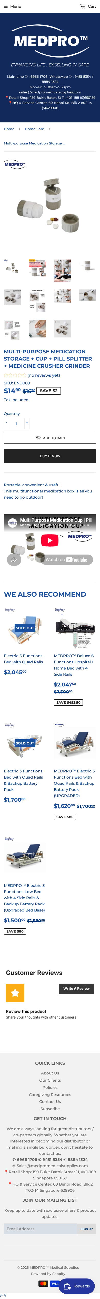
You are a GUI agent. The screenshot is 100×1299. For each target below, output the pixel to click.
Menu (15, 6)
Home (9, 129)
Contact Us (50, 1101)
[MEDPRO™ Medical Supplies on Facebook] (40, 1253)
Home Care (34, 129)
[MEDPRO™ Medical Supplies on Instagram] (48, 1253)
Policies (50, 1087)
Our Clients (50, 1080)
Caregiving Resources (50, 1094)
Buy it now (50, 456)
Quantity (12, 413)
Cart (91, 6)
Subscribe (50, 1108)
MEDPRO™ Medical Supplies (54, 1267)
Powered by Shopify (48, 1274)
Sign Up (87, 1229)
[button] (32, 376)
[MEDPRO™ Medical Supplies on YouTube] (57, 1253)
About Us (50, 1073)
